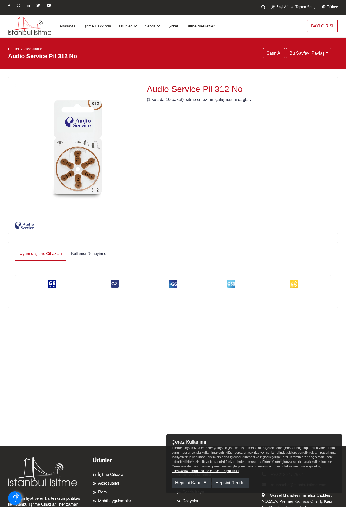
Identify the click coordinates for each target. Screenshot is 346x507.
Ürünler (126, 26)
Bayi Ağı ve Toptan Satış (295, 7)
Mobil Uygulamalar (114, 500)
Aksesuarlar (33, 49)
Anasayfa (67, 26)
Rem (102, 492)
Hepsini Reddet (230, 482)
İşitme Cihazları (112, 474)
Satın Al (274, 53)
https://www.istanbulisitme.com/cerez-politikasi (205, 471)
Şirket (173, 26)
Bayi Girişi (322, 26)
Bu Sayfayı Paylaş (307, 53)
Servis (151, 26)
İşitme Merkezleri (200, 26)
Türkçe (332, 7)
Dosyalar (190, 500)
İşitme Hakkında (97, 26)
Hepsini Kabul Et (191, 482)
